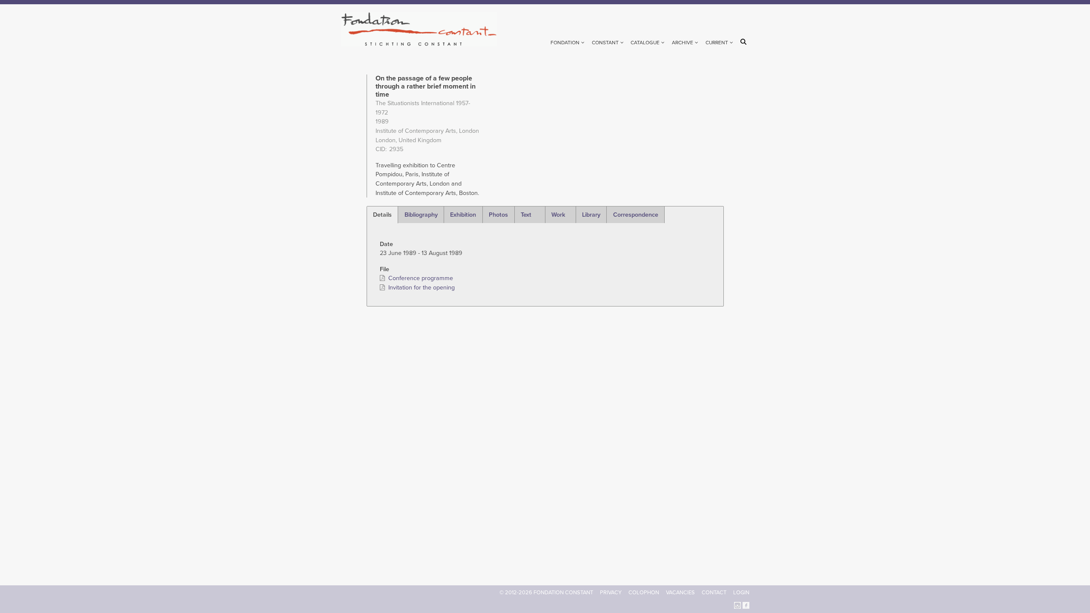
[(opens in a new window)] (737, 604)
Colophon (643, 592)
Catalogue (645, 43)
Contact (714, 592)
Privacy (611, 592)
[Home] (422, 29)
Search (744, 42)
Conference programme (420, 278)
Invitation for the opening (421, 287)
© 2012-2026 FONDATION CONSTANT (546, 592)
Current (717, 43)
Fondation (565, 43)
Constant (605, 43)
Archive (682, 43)
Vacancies (680, 592)
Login (741, 592)
